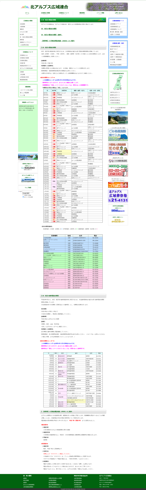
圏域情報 (82, 13)
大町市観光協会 (78, 478)
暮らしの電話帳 (24, 92)
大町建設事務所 (52, 480)
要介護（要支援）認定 (116, 32)
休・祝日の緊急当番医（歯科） (52, 35)
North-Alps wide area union (71, 489)
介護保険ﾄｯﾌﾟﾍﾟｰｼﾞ (115, 24)
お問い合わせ (119, 13)
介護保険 (22, 26)
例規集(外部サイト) (25, 65)
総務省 (25, 478)
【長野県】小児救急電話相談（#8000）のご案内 (57, 41)
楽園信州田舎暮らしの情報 (55, 478)
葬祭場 (22, 39)
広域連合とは (24, 55)
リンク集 (22, 95)
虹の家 (22, 34)
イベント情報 (100, 13)
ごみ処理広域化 (24, 45)
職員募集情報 (24, 79)
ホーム (27, 13)
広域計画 (22, 63)
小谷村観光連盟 (78, 486)
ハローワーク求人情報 (26, 90)
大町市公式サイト (115, 92)
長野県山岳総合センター (55, 486)
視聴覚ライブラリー (25, 42)
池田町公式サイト (115, 95)
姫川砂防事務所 (52, 482)
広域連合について (64, 13)
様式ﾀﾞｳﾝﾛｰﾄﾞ (114, 49)
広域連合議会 (24, 60)
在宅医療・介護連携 (115, 59)
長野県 (25, 482)
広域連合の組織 (24, 58)
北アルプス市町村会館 (26, 68)
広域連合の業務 (45, 13)
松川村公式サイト (115, 97)
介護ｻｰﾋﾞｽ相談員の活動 (117, 54)
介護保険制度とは (115, 26)
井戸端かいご (114, 51)
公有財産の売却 (24, 77)
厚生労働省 (26, 480)
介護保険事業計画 (115, 46)
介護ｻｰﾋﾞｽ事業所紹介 (116, 57)
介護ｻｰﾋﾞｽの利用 (115, 34)
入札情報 (22, 74)
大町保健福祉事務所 (28, 486)
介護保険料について (115, 29)
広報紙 (22, 72)
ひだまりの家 (24, 32)
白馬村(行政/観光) (115, 100)
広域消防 (22, 24)
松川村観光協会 (78, 482)
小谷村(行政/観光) (115, 103)
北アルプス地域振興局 (28, 484)
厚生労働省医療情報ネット (55, 484)
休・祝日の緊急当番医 (49, 29)
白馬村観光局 (77, 484)
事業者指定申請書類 (115, 64)
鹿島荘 (22, 29)
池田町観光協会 (78, 480)
